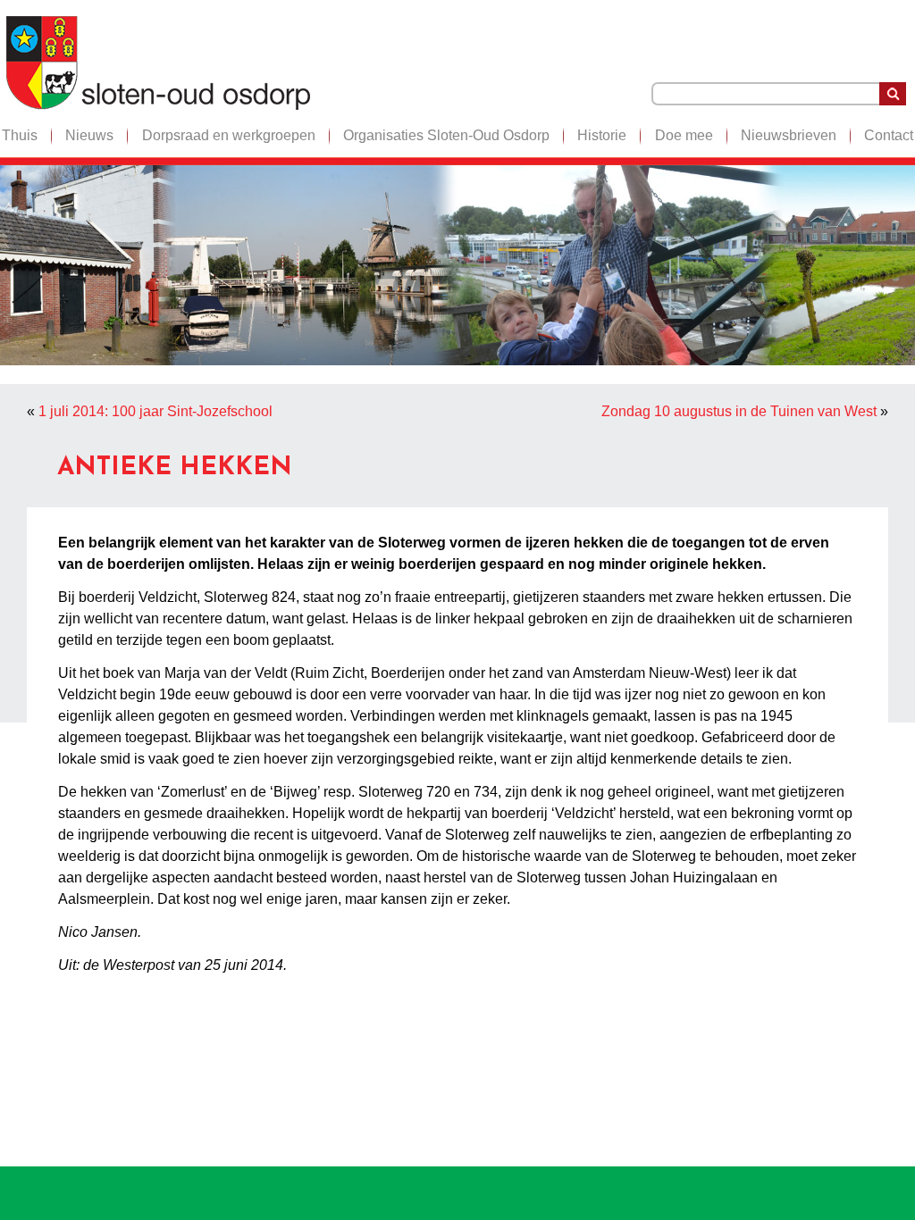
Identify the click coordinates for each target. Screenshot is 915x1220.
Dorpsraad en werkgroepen (228, 135)
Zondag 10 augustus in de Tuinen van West (739, 411)
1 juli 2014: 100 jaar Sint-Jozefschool (155, 411)
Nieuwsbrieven (788, 135)
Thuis (20, 135)
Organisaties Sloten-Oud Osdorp (446, 135)
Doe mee (684, 135)
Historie (601, 135)
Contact (888, 135)
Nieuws (89, 135)
